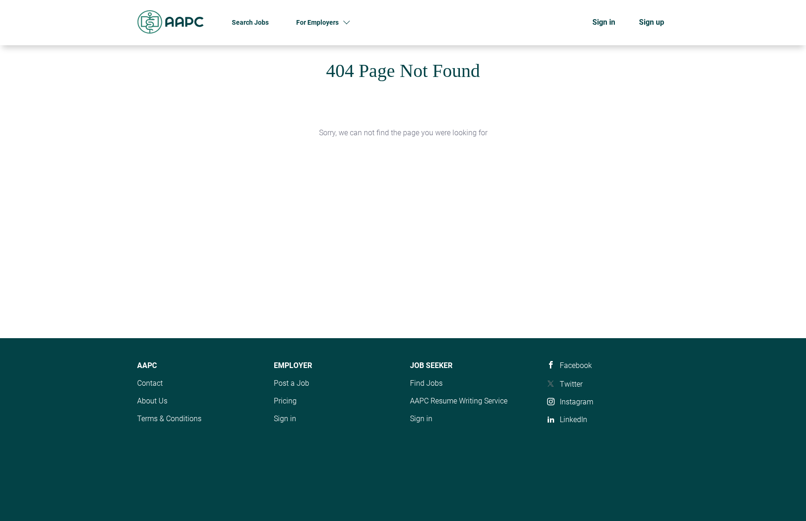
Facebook (576, 365)
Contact (150, 383)
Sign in (603, 22)
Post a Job (291, 383)
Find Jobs (426, 383)
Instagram (576, 401)
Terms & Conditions (169, 418)
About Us (152, 400)
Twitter (571, 384)
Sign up (651, 22)
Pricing (285, 400)
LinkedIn (573, 419)
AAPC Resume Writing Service (458, 400)
